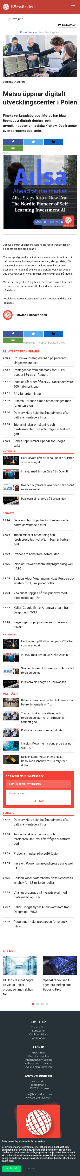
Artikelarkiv (38, 1038)
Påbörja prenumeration (38, 1063)
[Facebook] (13, 142)
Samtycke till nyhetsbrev (25, 783)
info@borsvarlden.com (38, 1094)
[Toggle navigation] (73, 7)
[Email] (13, 148)
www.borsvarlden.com (38, 1097)
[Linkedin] (53, 142)
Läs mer (31, 1168)
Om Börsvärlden (38, 1034)
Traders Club (38, 1027)
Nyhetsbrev (38, 1030)
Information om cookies (38, 1059)
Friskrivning (38, 1052)
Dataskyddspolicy (38, 1056)
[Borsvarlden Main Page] (19, 7)
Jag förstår (12, 1168)
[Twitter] (33, 142)
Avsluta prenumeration (38, 1067)
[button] (33, 1004)
